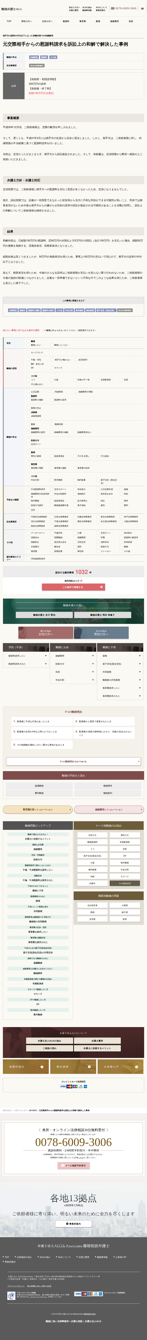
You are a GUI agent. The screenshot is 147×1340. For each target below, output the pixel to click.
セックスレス (37, 352)
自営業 (92, 919)
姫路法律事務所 (38, 525)
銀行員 (125, 912)
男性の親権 (36, 455)
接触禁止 (35, 541)
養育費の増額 (37, 467)
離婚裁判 (108, 792)
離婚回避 (59, 424)
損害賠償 (58, 551)
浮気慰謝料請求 (38, 558)
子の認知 (105, 455)
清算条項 (105, 541)
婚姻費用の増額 (86, 391)
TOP (9, 21)
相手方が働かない (63, 359)
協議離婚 (39, 785)
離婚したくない (61, 344)
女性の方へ (47, 21)
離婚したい (36, 344)
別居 (131, 21)
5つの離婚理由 (73, 761)
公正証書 (35, 391)
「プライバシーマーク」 (38, 1297)
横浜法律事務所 (85, 521)
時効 (126, 493)
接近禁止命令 (60, 541)
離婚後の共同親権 (111, 679)
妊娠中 (92, 883)
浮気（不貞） (16, 647)
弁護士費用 (73, 10)
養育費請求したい (111, 687)
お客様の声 (121, 1256)
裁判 (103, 505)
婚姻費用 (114, 21)
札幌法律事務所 (85, 516)
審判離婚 (39, 792)
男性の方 (125, 835)
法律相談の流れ (24, 1256)
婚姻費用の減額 (61, 432)
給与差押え (83, 500)
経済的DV (83, 359)
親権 (98, 21)
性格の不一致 (84, 379)
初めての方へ (74, 7)
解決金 (57, 546)
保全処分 (82, 489)
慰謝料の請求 (48, 310)
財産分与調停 (37, 505)
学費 (103, 537)
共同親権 (107, 671)
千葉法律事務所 (61, 521)
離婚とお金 (62, 647)
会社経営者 (92, 905)
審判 (126, 505)
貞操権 (34, 412)
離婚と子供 (109, 647)
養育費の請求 (84, 467)
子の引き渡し (84, 455)
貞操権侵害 (36, 415)
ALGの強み (87, 7)
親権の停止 (36, 407)
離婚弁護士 (44, 614)
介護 (56, 379)
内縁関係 (34, 57)
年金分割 (69, 310)
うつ (33, 379)
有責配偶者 (106, 379)
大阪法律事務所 (131, 521)
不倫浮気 (58, 532)
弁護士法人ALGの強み (49, 1040)
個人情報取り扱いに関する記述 (39, 1286)
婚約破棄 (90, 310)
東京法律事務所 (36, 65)
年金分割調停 (60, 493)
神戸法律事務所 (131, 516)
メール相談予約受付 (75, 1165)
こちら (81, 1157)
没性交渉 (82, 541)
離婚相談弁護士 (90, 1314)
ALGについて (101, 7)
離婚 (33, 341)
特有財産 (128, 541)
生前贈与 (35, 546)
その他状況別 (125, 883)
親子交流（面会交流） (106, 310)
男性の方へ (26, 21)
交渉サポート (60, 489)
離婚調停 (108, 785)
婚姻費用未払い (85, 432)
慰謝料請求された (17, 663)
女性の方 (92, 835)
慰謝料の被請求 (131, 537)
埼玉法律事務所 (38, 521)
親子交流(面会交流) (112, 663)
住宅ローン (36, 444)
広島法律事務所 (61, 516)
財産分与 (35, 440)
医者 (125, 919)
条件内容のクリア (72, 581)
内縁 (92, 876)
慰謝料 (66, 21)
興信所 (81, 551)
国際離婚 (58, 537)
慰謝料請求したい (17, 655)
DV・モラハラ (37, 363)
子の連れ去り (37, 384)
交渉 (33, 509)
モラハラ (58, 367)
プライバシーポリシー (16, 1286)
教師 (92, 912)
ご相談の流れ (50, 1048)
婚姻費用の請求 (38, 432)
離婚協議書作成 (61, 505)
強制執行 (82, 493)
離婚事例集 (87, 10)
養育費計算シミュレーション (38, 809)
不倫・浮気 (36, 359)
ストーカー (106, 551)
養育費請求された (111, 695)
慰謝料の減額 (33, 310)
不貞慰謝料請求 (38, 489)
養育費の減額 (60, 467)
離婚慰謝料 (92, 841)
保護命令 (35, 537)
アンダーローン (38, 532)
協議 (126, 489)
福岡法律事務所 (61, 525)
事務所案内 (100, 10)
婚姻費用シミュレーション (109, 809)
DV (32, 367)
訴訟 (103, 500)
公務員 (125, 905)
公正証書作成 (107, 489)
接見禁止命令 (107, 493)
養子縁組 (82, 505)
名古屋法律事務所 (109, 521)
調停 (126, 500)
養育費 (82, 21)
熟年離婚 (79, 310)
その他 (53, 57)
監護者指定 (59, 455)
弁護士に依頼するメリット (97, 1048)
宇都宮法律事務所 (39, 516)
